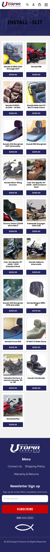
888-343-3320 (25, 517)
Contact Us (15, 466)
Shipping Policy (35, 466)
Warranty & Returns (26, 474)
